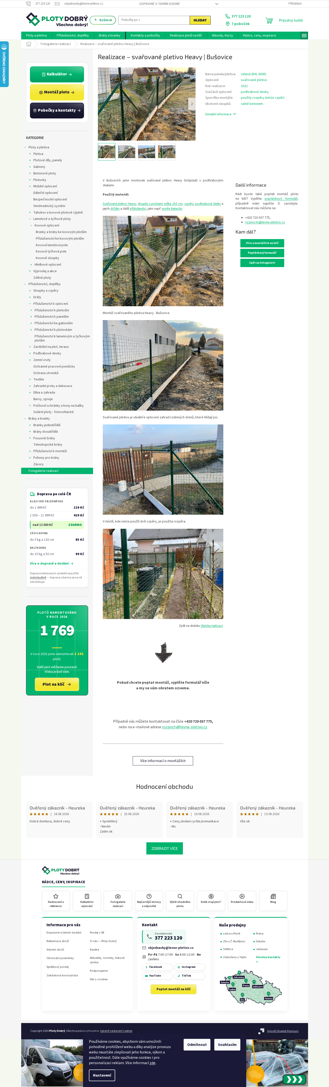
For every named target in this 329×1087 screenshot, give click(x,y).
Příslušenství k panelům (52, 316)
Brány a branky (39, 418)
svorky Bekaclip (172, 208)
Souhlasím (227, 1044)
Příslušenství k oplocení (50, 303)
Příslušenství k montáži (50, 451)
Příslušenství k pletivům (52, 310)
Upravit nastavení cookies (116, 1031)
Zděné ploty (42, 277)
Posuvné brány (44, 438)
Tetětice (228, 949)
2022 (244, 86)
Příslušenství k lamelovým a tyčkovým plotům (62, 338)
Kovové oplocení (47, 225)
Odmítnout (197, 1044)
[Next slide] (192, 104)
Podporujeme (99, 971)
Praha (259, 934)
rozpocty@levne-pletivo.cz (184, 727)
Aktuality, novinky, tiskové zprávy (107, 960)
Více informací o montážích (163, 761)
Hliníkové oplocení (48, 264)
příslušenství (138, 208)
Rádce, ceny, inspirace (63, 882)
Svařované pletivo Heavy (119, 203)
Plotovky (39, 180)
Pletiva (38, 154)
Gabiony (39, 166)
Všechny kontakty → (268, 959)
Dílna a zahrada (44, 392)
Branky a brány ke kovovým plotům (61, 232)
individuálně (38, 577)
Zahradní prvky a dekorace (52, 386)
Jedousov (262, 949)
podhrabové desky (255, 92)
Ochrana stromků (45, 373)
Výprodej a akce (45, 271)
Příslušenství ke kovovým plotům (60, 238)
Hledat (200, 20)
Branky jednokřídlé (47, 425)
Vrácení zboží (55, 950)
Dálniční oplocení (45, 192)
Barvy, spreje (43, 399)
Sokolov (260, 941)
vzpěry (188, 203)
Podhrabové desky (47, 353)
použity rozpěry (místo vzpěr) (262, 97)
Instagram (189, 967)
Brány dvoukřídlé (45, 431)
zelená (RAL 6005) (253, 74)
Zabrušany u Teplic (235, 957)
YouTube (155, 976)
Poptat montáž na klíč (174, 989)
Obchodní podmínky (60, 958)
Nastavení (102, 1075)
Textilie (38, 379)
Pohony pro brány (46, 457)
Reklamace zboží (58, 941)
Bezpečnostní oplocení (50, 199)
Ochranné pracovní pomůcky (54, 366)
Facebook (155, 967)
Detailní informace (218, 114)
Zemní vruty (42, 360)
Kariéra (94, 950)
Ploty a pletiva (38, 147)
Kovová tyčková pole (51, 251)
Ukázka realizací (212, 625)
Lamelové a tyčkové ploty (52, 218)
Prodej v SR (97, 933)
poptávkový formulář (281, 198)
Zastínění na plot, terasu (51, 346)
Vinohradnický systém (49, 206)
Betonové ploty (44, 173)
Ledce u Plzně (231, 934)
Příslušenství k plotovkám (53, 329)
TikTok (186, 976)
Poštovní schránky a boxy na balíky (58, 405)
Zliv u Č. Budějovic (234, 941)
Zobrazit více (164, 848)
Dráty (37, 297)
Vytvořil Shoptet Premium (283, 1031)
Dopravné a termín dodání (159, 4)
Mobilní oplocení (45, 186)
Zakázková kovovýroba (62, 975)
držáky (115, 208)
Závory (38, 464)
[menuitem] (36, 35)
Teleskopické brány (47, 444)
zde (152, 1063)
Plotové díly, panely (47, 160)
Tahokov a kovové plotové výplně (58, 212)
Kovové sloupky (47, 258)
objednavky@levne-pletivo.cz (171, 947)
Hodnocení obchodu (164, 786)
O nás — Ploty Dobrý (103, 941)
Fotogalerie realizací (43, 470)
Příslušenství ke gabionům (54, 323)
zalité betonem (252, 103)
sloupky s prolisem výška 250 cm (160, 203)
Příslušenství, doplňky (44, 284)
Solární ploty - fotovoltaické (53, 412)
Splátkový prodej (58, 967)
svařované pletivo (254, 80)
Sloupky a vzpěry (45, 290)
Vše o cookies (99, 979)
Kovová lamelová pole (52, 245)
